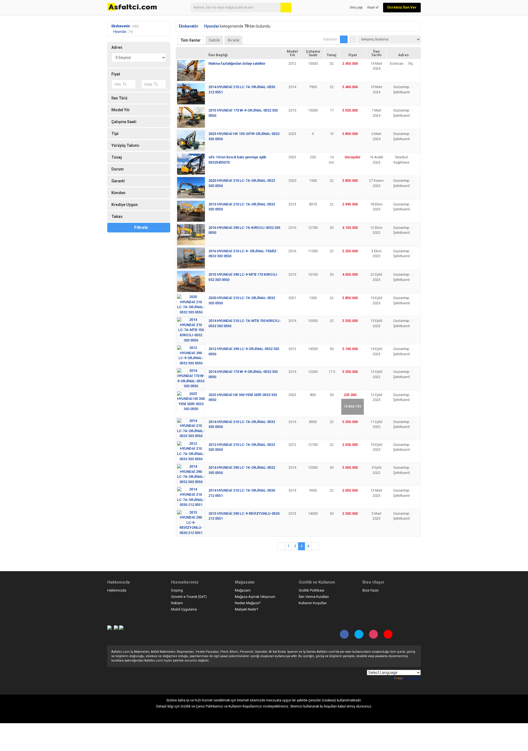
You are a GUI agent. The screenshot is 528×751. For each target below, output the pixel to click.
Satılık (214, 40)
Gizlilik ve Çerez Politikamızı (202, 706)
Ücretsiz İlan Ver (402, 7)
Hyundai (119, 31)
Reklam (177, 603)
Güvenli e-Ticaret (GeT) (189, 597)
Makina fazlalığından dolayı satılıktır (236, 63)
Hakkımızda (116, 590)
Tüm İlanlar (191, 40)
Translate (412, 678)
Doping (177, 590)
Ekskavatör (120, 26)
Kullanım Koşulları (313, 603)
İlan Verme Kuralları (314, 597)
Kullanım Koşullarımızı (245, 706)
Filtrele (141, 227)
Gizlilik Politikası (311, 590)
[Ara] (286, 7)
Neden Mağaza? (248, 603)
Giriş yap (356, 7)
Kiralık (233, 40)
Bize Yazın (370, 590)
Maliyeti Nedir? (246, 609)
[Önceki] (281, 546)
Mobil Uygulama (184, 609)
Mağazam (243, 590)
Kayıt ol (372, 7)
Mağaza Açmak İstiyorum (255, 597)
